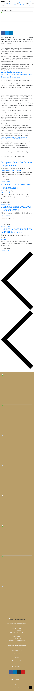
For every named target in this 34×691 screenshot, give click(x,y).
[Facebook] (3, 33)
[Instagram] (19, 672)
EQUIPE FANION (6, 170)
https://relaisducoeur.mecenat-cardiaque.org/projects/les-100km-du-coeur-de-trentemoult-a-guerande (16, 74)
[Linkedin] (11, 33)
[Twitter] (7, 33)
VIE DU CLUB (16, 170)
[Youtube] (23, 672)
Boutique (3, 239)
